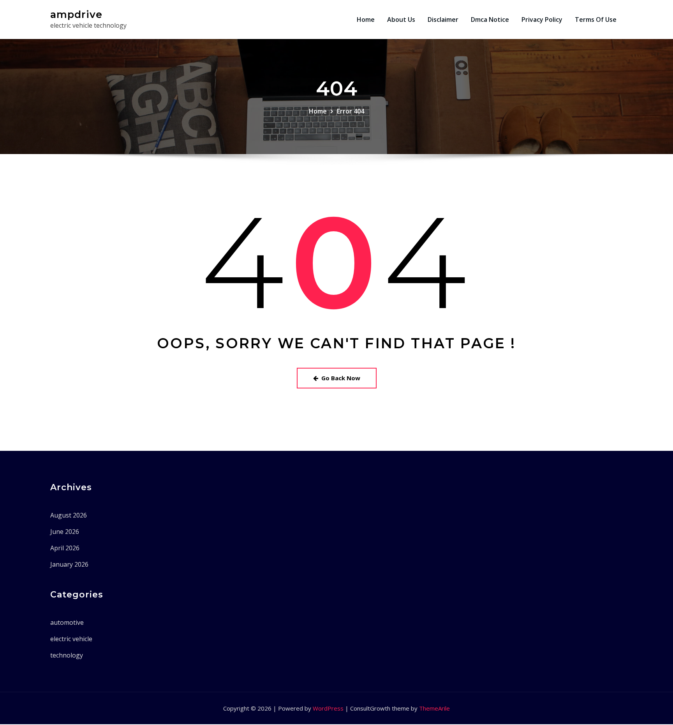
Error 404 (350, 111)
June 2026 (64, 531)
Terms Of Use (596, 19)
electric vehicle (71, 639)
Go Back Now (340, 378)
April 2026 (64, 548)
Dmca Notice (490, 19)
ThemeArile (434, 708)
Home (366, 19)
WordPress (328, 708)
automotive (67, 622)
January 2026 (69, 564)
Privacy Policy (541, 19)
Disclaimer (443, 19)
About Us (401, 19)
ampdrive (76, 14)
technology (66, 655)
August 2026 (68, 515)
